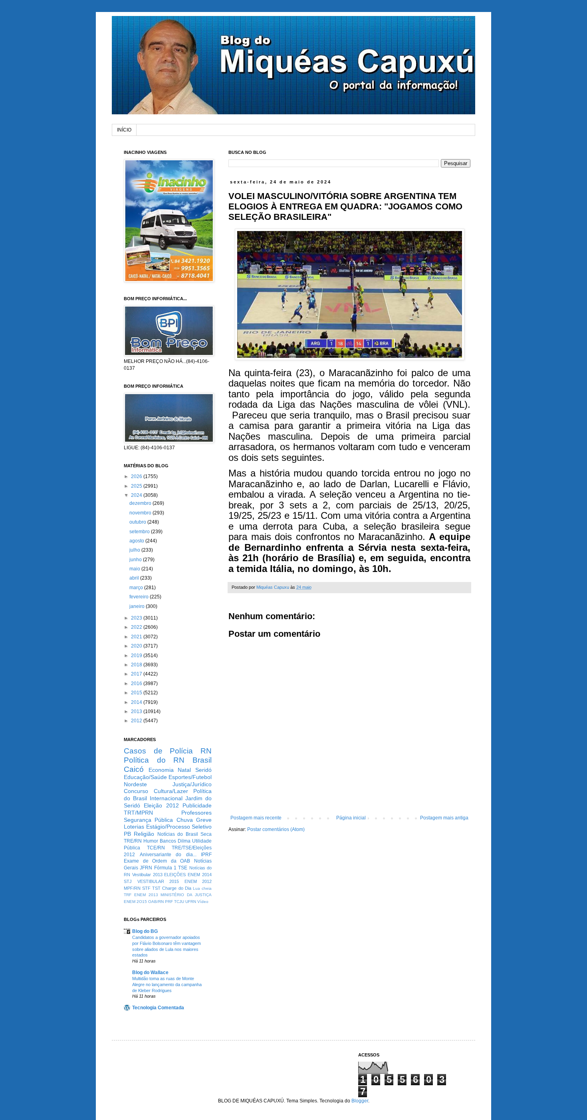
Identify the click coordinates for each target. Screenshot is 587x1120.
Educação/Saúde (145, 777)
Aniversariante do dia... (168, 854)
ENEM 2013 (146, 895)
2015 (137, 693)
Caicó (134, 769)
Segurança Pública (148, 820)
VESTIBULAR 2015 (158, 881)
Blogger (359, 1101)
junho (136, 559)
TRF (127, 895)
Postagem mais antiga (444, 818)
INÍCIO (124, 130)
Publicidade (197, 805)
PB (127, 834)
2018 (137, 665)
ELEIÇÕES (175, 874)
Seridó (203, 770)
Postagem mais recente (256, 818)
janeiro (137, 606)
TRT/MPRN (138, 812)
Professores (196, 812)
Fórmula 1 (165, 868)
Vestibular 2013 (147, 874)
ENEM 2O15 (135, 901)
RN (206, 751)
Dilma (184, 841)
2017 (137, 674)
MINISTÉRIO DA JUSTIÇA (186, 895)
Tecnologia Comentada (158, 1007)
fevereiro (139, 597)
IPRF (206, 854)
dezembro (141, 503)
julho (135, 550)
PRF (169, 901)
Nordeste (135, 784)
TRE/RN (133, 841)
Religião (144, 834)
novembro (141, 513)
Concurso (136, 791)
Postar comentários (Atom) (276, 829)
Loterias (134, 826)
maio (135, 569)
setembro (140, 531)
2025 (137, 486)
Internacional (166, 798)
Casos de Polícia (158, 751)
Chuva (184, 820)
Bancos (168, 841)
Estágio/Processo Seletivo (179, 826)
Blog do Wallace (150, 972)
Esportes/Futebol (190, 777)
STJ (128, 881)
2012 (137, 720)
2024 (137, 495)
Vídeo (202, 901)
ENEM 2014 (200, 874)
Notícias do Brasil (177, 834)
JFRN (146, 868)
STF (146, 888)
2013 (137, 711)
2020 (137, 646)
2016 (137, 683)
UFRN (190, 901)
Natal (184, 770)
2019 (137, 655)
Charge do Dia (176, 888)
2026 (137, 476)
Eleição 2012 (161, 805)
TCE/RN (156, 848)
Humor (150, 841)
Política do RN (154, 760)
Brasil (202, 760)
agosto (137, 541)
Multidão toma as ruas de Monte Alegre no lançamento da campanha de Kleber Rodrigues (167, 984)
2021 (137, 637)
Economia (161, 770)
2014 (137, 702)
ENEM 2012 (198, 881)
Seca (206, 834)
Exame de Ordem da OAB (157, 861)
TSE (182, 868)
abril (134, 578)
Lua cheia (202, 888)
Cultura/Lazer (171, 791)
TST (156, 888)
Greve (204, 820)
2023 (137, 618)
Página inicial (351, 818)
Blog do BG (145, 931)
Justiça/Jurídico (192, 784)
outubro (138, 522)
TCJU (179, 901)
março (136, 587)
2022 (137, 627)
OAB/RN (156, 901)
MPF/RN (132, 888)
